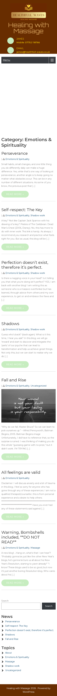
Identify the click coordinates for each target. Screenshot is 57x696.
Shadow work (38, 215)
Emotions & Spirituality (17, 159)
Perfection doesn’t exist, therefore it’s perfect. (24, 265)
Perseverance (14, 153)
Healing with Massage (28, 28)
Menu (6, 60)
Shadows (10, 323)
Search (5, 600)
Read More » (15, 194)
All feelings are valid (20, 472)
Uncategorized (38, 385)
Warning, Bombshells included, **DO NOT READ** (22, 537)
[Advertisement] (28, 99)
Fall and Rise (13, 380)
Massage (35, 547)
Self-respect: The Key (21, 209)
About (8, 652)
